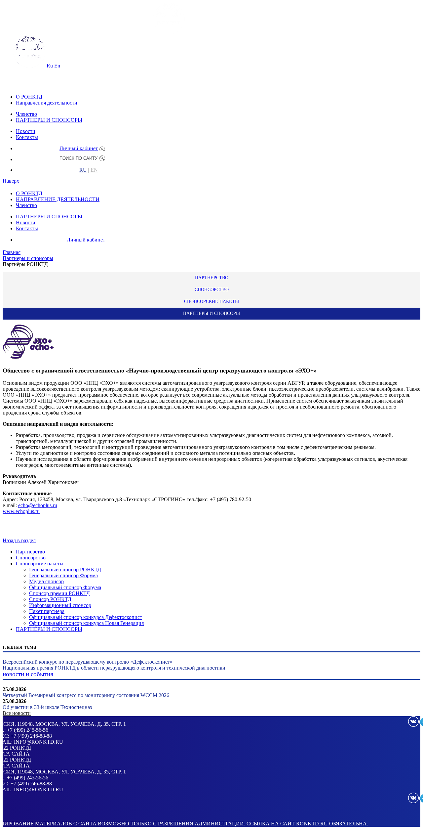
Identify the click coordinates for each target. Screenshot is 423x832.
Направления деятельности (46, 103)
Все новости (17, 713)
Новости (25, 131)
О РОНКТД (29, 97)
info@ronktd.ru (38, 742)
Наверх (11, 181)
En (57, 65)
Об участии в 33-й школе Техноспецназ (47, 707)
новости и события (28, 674)
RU (83, 170)
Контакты (27, 137)
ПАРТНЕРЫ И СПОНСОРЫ (49, 120)
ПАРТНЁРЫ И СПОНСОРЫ (49, 216)
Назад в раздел (19, 540)
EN (94, 170)
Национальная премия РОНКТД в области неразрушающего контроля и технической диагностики (114, 668)
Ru (50, 65)
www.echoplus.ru (21, 511)
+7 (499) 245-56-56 (27, 730)
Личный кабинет (78, 148)
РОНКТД (20, 748)
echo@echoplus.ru (37, 505)
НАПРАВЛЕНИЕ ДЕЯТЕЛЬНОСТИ (57, 199)
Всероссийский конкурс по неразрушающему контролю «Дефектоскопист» (88, 662)
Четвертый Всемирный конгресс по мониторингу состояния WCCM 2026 (86, 695)
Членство (26, 114)
